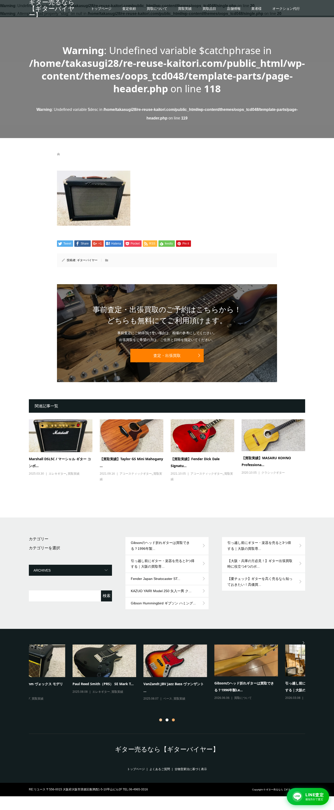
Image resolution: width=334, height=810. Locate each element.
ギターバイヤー (87, 260)
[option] (170, 673)
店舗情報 (234, 9)
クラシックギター (273, 472)
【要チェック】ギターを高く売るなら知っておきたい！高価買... (259, 582)
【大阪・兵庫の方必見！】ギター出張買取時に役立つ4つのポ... (259, 564)
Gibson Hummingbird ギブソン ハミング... (163, 603)
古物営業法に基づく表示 (191, 769)
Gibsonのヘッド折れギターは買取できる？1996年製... (160, 546)
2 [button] (167, 719)
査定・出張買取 (167, 355)
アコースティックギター (136, 473)
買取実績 (185, 9)
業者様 (256, 9)
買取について (157, 9)
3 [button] (173, 719)
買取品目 (209, 9)
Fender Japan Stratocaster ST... (155, 579)
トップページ (101, 9)
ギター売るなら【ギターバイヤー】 (52, 8)
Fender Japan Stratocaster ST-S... (198, 683)
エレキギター (57, 473)
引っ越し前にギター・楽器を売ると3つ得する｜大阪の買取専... (162, 564)
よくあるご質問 (159, 769)
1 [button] (160, 719)
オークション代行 (286, 9)
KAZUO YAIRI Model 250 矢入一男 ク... (161, 591)
